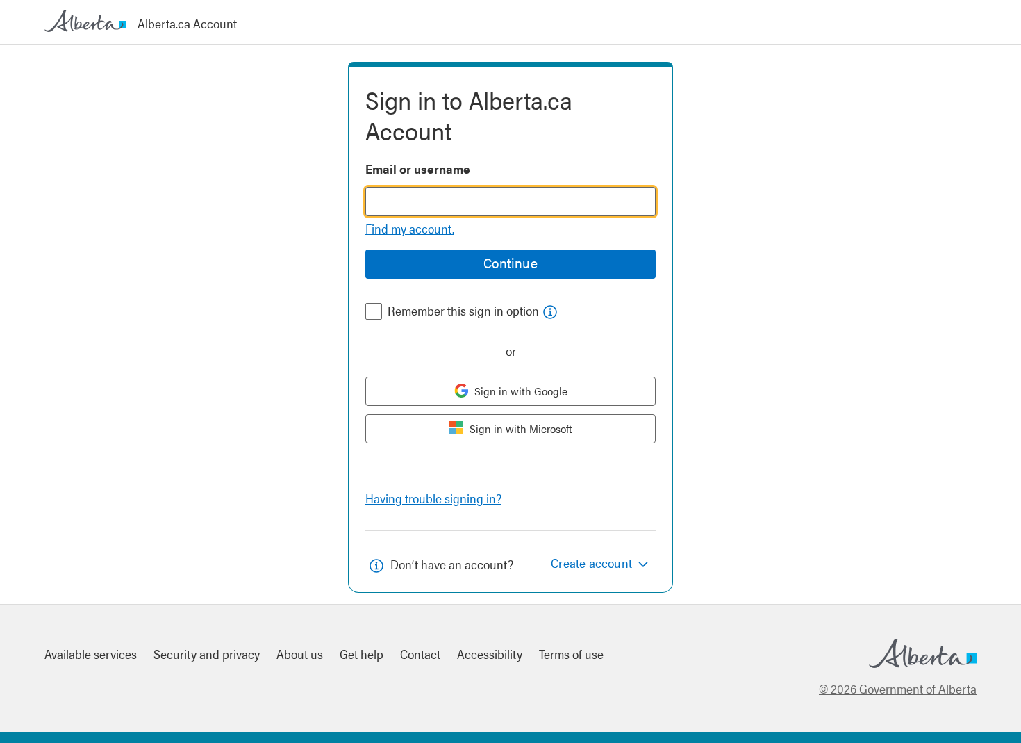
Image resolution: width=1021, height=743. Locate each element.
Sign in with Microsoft (521, 428)
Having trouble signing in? (433, 498)
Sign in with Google (520, 391)
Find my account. (409, 228)
